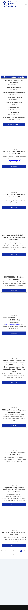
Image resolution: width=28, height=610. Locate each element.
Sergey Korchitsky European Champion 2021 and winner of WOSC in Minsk (14, 490)
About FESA (14, 582)
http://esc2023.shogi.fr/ (14, 160)
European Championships (14, 598)
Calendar (14, 594)
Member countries (14, 586)
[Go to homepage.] (9, 4)
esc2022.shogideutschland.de (12, 324)
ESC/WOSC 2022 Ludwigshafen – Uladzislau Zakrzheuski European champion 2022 (14, 237)
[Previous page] (2, 551)
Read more (14, 166)
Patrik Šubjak (19, 607)
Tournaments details (14, 124)
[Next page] (13, 554)
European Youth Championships (14, 600)
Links (14, 584)
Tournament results (14, 596)
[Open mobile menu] (26, 4)
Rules (14, 588)
